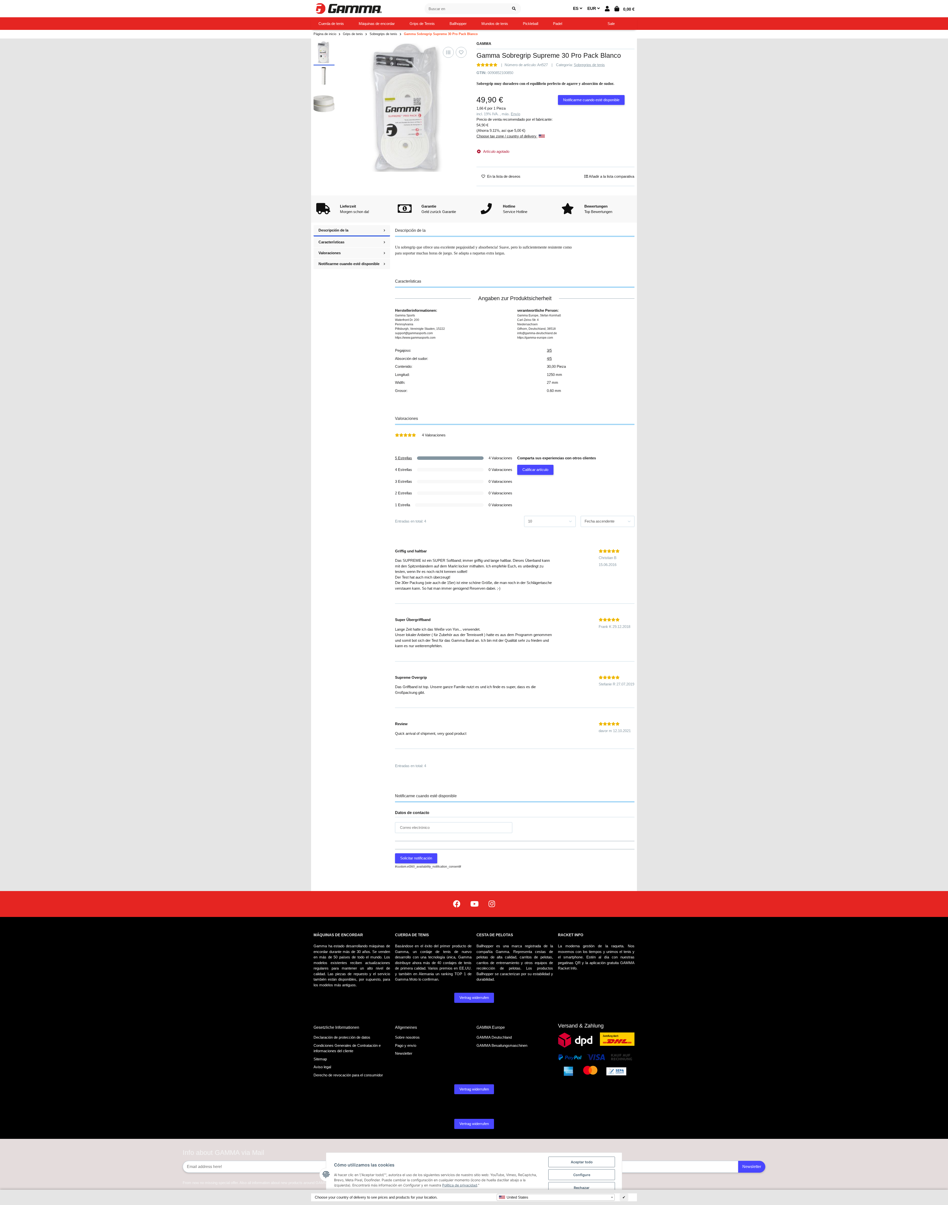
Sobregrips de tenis (589, 65)
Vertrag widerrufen (474, 997)
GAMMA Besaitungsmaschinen (501, 1045)
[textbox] (555, 1197)
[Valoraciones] (486, 65)
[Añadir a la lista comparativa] (448, 52)
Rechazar (582, 1188)
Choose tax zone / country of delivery (506, 136)
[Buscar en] (514, 8)
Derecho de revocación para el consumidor (348, 1075)
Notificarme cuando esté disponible (591, 100)
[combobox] (556, 1197)
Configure (581, 1175)
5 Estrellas (403, 458)
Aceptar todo (582, 1162)
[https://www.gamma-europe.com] (456, 904)
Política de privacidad (459, 1185)
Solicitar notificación (416, 858)
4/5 (549, 358)
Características (331, 242)
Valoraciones (329, 253)
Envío (515, 114)
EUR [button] (592, 8)
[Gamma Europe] (348, 8)
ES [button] (576, 8)
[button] (607, 9)
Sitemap (320, 1059)
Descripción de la (333, 230)
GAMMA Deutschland (494, 1037)
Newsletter (403, 1053)
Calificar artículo (535, 469)
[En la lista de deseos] (461, 52)
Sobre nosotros (407, 1037)
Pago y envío (405, 1045)
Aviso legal (322, 1067)
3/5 (549, 350)
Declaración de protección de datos (342, 1037)
